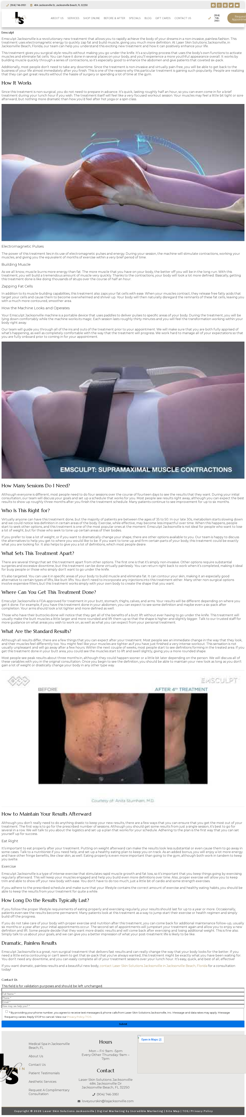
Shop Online (91, 18)
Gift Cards (163, 18)
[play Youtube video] (123, 172)
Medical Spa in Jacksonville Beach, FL (49, 1046)
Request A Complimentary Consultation (49, 1092)
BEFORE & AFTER (114, 18)
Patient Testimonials (44, 1073)
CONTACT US (183, 18)
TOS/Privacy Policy (197, 1111)
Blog (148, 18)
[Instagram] (219, 5)
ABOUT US (57, 18)
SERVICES (73, 18)
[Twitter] (231, 5)
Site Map (173, 1111)
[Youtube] (237, 5)
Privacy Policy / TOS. (79, 1016)
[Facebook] (213, 5)
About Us (36, 1056)
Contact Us (37, 1065)
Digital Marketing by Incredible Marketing (130, 1111)
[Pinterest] (225, 5)
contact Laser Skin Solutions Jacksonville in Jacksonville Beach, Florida (153, 966)
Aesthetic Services (42, 1081)
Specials (135, 18)
